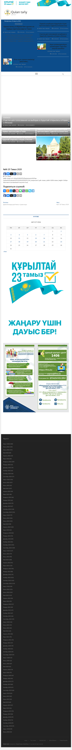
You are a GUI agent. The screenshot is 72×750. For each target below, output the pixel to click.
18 (19, 242)
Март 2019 (6, 708)
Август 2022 (6, 586)
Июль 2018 (6, 732)
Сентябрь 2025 (7, 476)
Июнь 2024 (6, 521)
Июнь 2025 (6, 485)
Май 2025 (6, 488)
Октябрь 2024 (7, 509)
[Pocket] (17, 190)
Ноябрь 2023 (7, 542)
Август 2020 (6, 657)
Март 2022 (6, 601)
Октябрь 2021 (7, 616)
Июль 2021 (6, 625)
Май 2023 (6, 559)
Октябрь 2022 (7, 580)
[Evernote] (20, 190)
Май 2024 (6, 524)
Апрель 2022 (6, 598)
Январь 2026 (6, 464)
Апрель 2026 (6, 455)
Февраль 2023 (7, 568)
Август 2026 (6, 444)
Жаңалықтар (18, 23)
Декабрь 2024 (7, 503)
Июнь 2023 (6, 556)
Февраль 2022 (7, 604)
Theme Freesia (19, 744)
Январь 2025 (6, 500)
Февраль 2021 (7, 640)
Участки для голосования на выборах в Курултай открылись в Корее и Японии (53, 35)
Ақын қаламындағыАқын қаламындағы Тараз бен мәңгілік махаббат (58, 46)
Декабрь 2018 (7, 717)
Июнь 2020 (6, 663)
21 (44, 242)
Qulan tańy (19, 12)
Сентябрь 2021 (7, 619)
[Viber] (23, 190)
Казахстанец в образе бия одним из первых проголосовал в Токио (19, 27)
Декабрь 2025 (7, 467)
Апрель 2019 (6, 705)
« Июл (5, 251)
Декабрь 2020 (7, 646)
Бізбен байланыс (53, 740)
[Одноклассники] (7, 190)
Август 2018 (6, 729)
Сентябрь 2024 (7, 512)
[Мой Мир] (10, 190)
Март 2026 (6, 458)
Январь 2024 (6, 536)
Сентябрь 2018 (7, 726)
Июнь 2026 (6, 450)
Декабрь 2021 (7, 610)
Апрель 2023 (6, 562)
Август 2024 (6, 515)
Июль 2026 (6, 447)
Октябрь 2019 (7, 687)
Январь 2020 (6, 678)
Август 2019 (6, 693)
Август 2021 (6, 622)
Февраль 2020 (7, 675)
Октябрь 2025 (7, 473)
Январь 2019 (6, 714)
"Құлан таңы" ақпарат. (10, 32)
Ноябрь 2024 (7, 506)
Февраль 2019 (7, 711)
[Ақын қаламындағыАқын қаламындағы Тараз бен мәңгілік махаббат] (41, 46)
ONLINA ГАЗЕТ (42, 740)
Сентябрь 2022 (7, 583)
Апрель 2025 (6, 491)
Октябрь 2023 (7, 545)
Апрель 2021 (6, 634)
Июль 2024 (6, 518)
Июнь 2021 (6, 628)
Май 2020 (6, 666)
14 (44, 238)
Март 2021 (6, 637)
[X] (14, 190)
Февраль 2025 (7, 497)
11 (19, 238)
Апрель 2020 (6, 669)
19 (27, 242)
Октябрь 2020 (7, 651)
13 (36, 238)
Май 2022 (6, 595)
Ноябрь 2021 (7, 613)
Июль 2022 (6, 589)
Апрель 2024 (6, 527)
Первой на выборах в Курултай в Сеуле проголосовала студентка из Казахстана (53, 25)
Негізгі (25, 740)
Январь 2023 (6, 571)
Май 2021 (6, 631)
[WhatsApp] (26, 190)
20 (36, 242)
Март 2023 (6, 565)
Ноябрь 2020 (7, 648)
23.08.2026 (21, 32)
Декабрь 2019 (7, 681)
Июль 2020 (6, 660)
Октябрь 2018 (7, 723)
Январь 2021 (6, 643)
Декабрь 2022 (7, 574)
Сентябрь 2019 (7, 690)
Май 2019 (6, 702)
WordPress (25, 744)
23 (61, 242)
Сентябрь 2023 (7, 548)
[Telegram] (33, 190)
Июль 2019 (6, 696)
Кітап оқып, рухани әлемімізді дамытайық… (24, 60)
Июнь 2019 (6, 699)
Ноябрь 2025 (7, 470)
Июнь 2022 (6, 592)
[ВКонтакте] (4, 190)
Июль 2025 (6, 482)
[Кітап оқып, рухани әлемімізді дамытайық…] (7, 62)
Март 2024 (6, 530)
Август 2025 (6, 479)
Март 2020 (6, 672)
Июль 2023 (6, 553)
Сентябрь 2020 (7, 654)
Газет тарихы (33, 740)
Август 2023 (6, 550)
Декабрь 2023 (7, 539)
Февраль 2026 (7, 461)
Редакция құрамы (64, 740)
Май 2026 (6, 453)
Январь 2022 (6, 607)
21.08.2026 (54, 53)
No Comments (30, 32)
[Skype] (29, 190)
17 (11, 242)
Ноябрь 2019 (7, 684)
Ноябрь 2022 (7, 577)
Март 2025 (6, 494)
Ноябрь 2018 (7, 720)
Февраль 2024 (7, 533)
